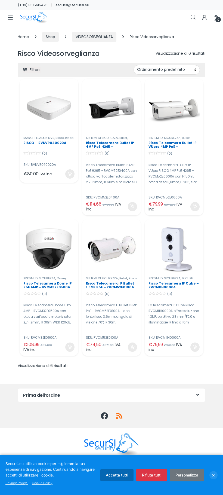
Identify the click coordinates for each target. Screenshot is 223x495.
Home (23, 36)
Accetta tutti (117, 475)
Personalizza (186, 475)
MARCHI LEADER (35, 138)
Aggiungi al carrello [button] (66, 174)
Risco (59, 138)
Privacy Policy (16, 483)
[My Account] (204, 17)
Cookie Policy (42, 483)
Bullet (123, 138)
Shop (50, 36)
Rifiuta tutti (151, 475)
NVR (51, 138)
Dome (61, 278)
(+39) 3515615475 (33, 5)
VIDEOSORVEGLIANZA (94, 36)
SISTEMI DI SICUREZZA (102, 138)
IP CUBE (187, 278)
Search (193, 17)
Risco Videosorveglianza (111, 280)
